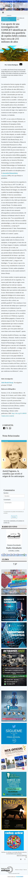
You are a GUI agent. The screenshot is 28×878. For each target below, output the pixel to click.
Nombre (6, 493)
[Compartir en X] (7, 428)
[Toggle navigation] (3, 12)
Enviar (14, 517)
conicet (9, 15)
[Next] (24, 459)
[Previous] (3, 459)
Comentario (7, 499)
